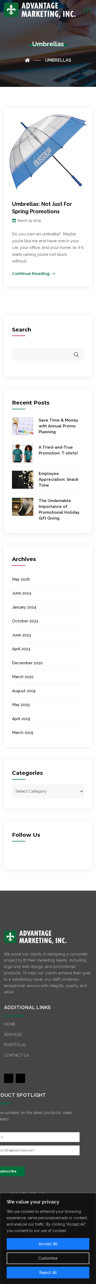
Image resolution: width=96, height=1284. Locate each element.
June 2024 (21, 593)
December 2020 (27, 663)
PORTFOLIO (15, 1045)
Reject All (48, 1272)
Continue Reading (31, 273)
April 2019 (21, 718)
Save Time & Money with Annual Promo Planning (58, 426)
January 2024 (24, 607)
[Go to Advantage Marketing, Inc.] (33, 60)
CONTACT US (16, 1055)
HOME (9, 1024)
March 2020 (23, 676)
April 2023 (21, 649)
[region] (48, 1238)
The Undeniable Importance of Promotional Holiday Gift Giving (59, 509)
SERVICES (13, 1034)
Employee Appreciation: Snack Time (58, 479)
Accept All (48, 1244)
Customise (48, 1258)
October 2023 (25, 621)
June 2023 (21, 635)
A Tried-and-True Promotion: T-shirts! (58, 450)
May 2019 (21, 704)
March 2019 (22, 732)
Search (21, 329)
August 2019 (23, 690)
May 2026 (21, 579)
